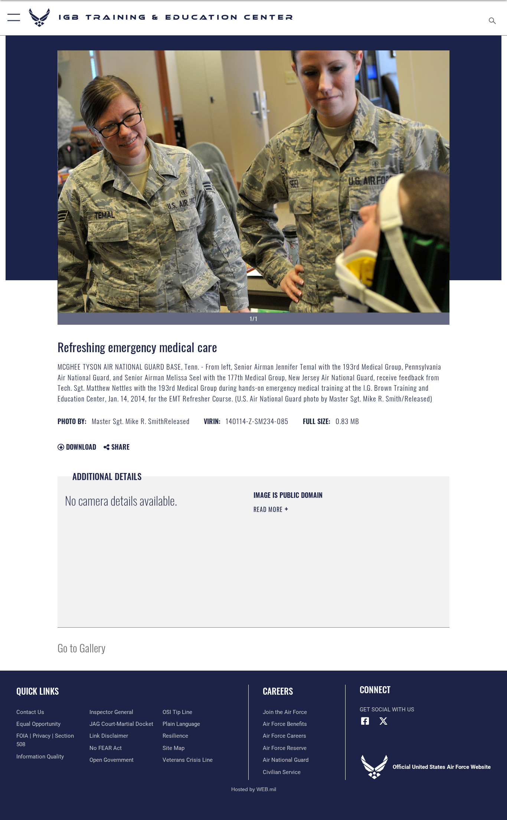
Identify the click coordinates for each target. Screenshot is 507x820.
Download (80, 447)
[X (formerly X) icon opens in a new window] (383, 721)
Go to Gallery (81, 647)
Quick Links (37, 691)
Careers (278, 691)
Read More (269, 509)
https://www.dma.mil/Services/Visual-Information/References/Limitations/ (341, 567)
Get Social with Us (387, 709)
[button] (12, 17)
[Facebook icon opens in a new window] (365, 721)
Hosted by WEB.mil (253, 789)
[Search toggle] (493, 17)
